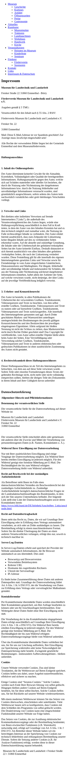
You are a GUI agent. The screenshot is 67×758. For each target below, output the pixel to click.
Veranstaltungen (16, 47)
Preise (17, 18)
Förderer (12, 59)
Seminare (19, 56)
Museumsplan (21, 30)
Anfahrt (18, 12)
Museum (12, 4)
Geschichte (20, 7)
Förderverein (20, 62)
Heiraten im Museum (25, 50)
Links (11, 71)
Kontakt (12, 68)
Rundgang (13, 27)
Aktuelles (13, 24)
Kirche (17, 44)
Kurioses (18, 9)
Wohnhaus (19, 39)
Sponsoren (19, 65)
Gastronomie (20, 21)
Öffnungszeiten (22, 15)
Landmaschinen (22, 36)
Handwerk (19, 41)
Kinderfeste (20, 53)
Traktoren (19, 33)
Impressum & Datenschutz (21, 74)
